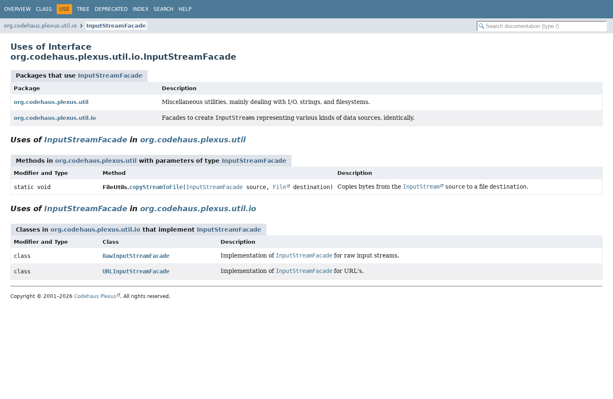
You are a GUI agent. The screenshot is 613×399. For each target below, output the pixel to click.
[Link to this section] (251, 139)
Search (163, 9)
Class (44, 9)
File (279, 187)
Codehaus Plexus (95, 296)
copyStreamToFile (156, 187)
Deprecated (111, 9)
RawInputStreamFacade (136, 256)
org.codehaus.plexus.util (51, 102)
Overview (17, 9)
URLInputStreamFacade (136, 271)
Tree (83, 9)
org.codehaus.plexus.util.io (40, 26)
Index (140, 9)
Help (184, 9)
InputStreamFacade (116, 26)
